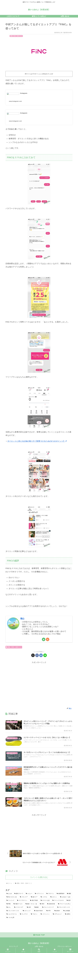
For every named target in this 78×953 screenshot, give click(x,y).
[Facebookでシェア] (37, 655)
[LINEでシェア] (45, 655)
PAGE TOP (40, 935)
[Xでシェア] (33, 655)
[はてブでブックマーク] (41, 655)
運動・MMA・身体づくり (15, 647)
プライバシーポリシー (64, 946)
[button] (72, 532)
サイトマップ (13, 946)
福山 (22, 618)
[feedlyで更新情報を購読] (43, 639)
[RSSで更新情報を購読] (47, 639)
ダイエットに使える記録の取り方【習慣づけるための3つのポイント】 (36, 441)
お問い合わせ (39, 946)
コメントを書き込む (39, 877)
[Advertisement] (39, 684)
